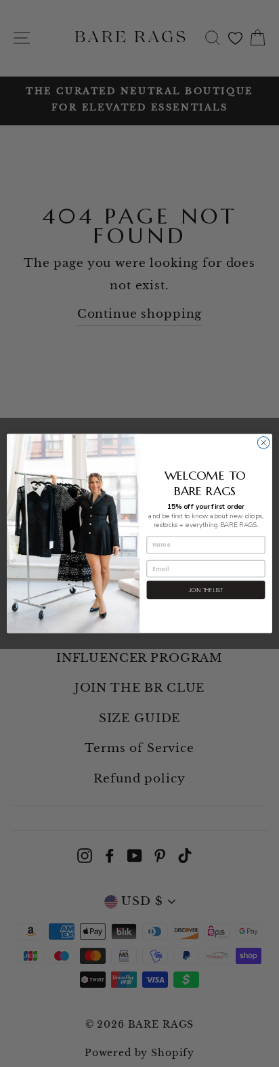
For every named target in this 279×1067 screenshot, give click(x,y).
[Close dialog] (263, 443)
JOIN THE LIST (205, 589)
